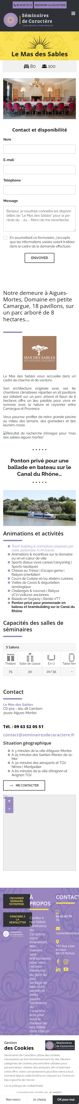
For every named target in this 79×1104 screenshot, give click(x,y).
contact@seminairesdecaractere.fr (39, 735)
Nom (8, 139)
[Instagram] (66, 961)
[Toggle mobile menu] (73, 13)
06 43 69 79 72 (24, 5)
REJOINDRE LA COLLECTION (50, 5)
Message (10, 201)
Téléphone (13, 180)
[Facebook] (58, 961)
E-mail (9, 160)
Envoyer (39, 258)
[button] (6, 99)
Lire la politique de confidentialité (23, 1085)
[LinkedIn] (58, 969)
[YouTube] (66, 969)
